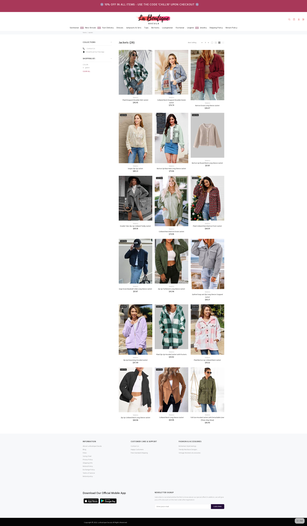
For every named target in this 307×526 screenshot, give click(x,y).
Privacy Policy (88, 459)
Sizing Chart (87, 456)
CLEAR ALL (86, 71)
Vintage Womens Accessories (190, 453)
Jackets (91, 32)
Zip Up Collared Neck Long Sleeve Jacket (135, 417)
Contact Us (135, 446)
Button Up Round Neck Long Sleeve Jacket (207, 163)
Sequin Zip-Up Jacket (135, 168)
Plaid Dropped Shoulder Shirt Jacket (135, 100)
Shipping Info (88, 463)
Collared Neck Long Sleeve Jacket (171, 417)
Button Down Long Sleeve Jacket (207, 105)
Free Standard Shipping (139, 453)
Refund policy (88, 476)
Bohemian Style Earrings (187, 446)
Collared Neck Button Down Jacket (171, 231)
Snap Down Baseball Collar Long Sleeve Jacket (135, 289)
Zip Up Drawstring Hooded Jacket (135, 360)
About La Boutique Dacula (92, 446)
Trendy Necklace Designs (188, 449)
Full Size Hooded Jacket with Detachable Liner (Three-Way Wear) (207, 419)
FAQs (85, 453)
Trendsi (135, 97)
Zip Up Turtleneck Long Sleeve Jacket (171, 289)
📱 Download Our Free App (93, 52)
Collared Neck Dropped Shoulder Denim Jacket (171, 101)
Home (84, 32)
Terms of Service (89, 473)
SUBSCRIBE (217, 506)
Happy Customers (137, 449)
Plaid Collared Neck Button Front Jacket (207, 226)
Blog (84, 449)
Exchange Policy (89, 469)
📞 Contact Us (89, 48)
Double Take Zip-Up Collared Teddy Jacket (135, 226)
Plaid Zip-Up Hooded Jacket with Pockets (171, 354)
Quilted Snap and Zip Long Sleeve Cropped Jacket (207, 296)
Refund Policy (88, 466)
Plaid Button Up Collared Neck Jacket (207, 360)
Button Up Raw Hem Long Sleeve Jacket (171, 168)
